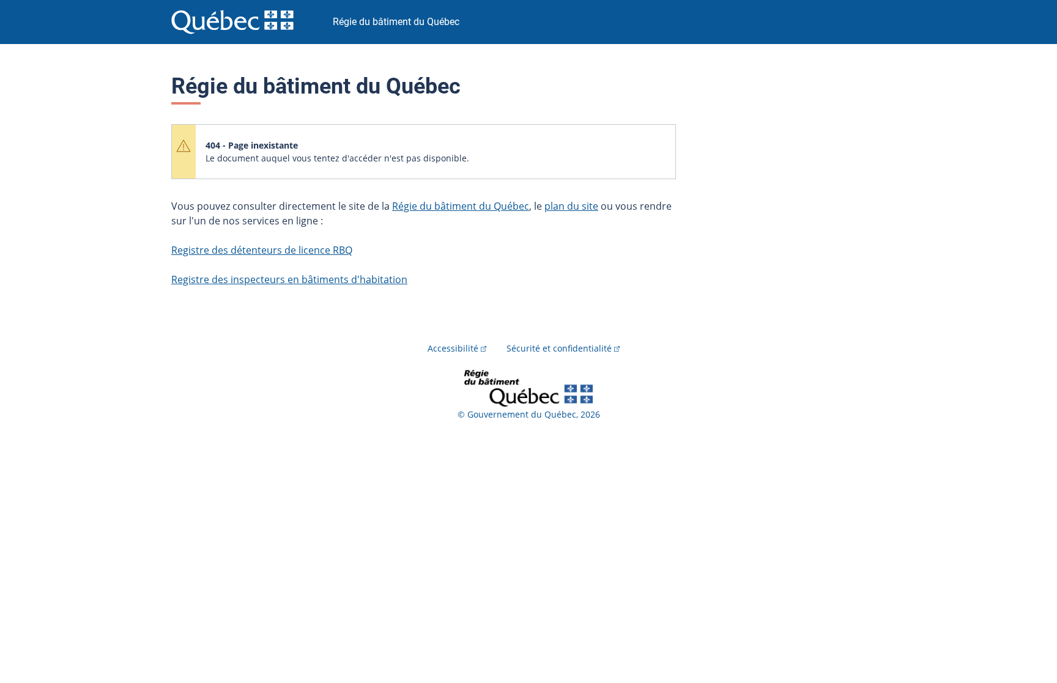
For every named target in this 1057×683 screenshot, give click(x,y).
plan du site (571, 206)
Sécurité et (559, 348)
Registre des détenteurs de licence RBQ (261, 250)
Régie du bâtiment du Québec (460, 206)
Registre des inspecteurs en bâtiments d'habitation (289, 279)
